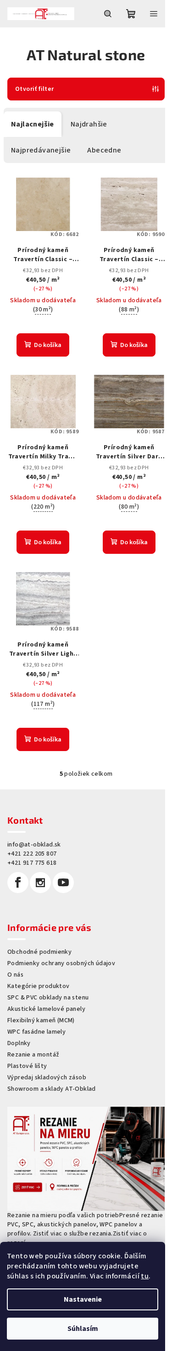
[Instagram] (40, 882)
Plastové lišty (27, 1066)
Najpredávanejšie (41, 150)
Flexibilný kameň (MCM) (41, 1020)
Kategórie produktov (38, 986)
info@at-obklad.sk (34, 844)
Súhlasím (82, 1329)
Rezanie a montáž (33, 1054)
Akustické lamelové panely (46, 1009)
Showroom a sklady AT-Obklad (51, 1088)
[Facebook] (17, 882)
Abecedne (104, 150)
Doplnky (19, 1043)
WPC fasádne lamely (36, 1031)
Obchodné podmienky (39, 952)
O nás (15, 974)
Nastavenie (83, 1299)
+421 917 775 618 (31, 862)
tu (145, 1276)
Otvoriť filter (34, 89)
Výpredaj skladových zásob (46, 1077)
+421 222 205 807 (31, 853)
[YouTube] (63, 882)
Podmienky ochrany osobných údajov (61, 963)
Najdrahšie (89, 124)
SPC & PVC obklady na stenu (48, 997)
